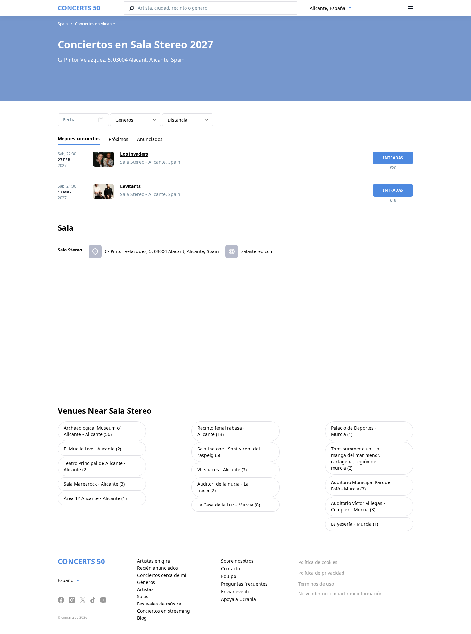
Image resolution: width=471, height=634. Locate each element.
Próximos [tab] (118, 139)
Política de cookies (317, 562)
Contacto (230, 568)
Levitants (130, 186)
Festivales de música (159, 604)
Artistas (145, 589)
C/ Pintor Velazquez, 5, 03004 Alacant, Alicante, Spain (121, 59)
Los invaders (134, 154)
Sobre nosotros (237, 561)
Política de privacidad (321, 573)
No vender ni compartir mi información (340, 593)
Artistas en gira (153, 561)
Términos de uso (316, 584)
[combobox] (331, 8)
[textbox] (70, 580)
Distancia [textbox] (177, 120)
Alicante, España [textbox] (327, 8)
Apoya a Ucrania (238, 599)
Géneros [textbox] (124, 120)
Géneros (146, 582)
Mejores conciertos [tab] (79, 139)
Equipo (228, 576)
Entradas (393, 158)
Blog (142, 618)
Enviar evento (235, 592)
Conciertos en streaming (163, 611)
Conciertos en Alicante (95, 24)
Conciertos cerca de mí (161, 575)
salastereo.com (257, 251)
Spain (63, 24)
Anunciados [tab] (149, 139)
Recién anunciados (157, 568)
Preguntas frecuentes (244, 584)
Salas (142, 596)
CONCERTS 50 (79, 8)
